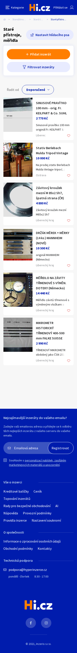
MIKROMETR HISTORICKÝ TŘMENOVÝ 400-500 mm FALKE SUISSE (50, 330)
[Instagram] (46, 623)
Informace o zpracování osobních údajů (32, 541)
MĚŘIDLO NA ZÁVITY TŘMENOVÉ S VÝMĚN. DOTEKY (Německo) (51, 283)
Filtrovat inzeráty (41, 67)
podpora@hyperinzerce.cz (28, 569)
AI (56, 506)
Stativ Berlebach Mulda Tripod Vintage (52, 150)
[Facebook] (31, 623)
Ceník (38, 491)
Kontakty (45, 548)
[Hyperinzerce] (39, 7)
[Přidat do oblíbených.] (68, 136)
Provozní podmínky (37, 513)
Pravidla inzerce (15, 520)
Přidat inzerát (40, 54)
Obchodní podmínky (18, 548)
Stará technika (41, 19)
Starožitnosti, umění (22, 19)
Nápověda (10, 513)
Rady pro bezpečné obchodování (26, 506)
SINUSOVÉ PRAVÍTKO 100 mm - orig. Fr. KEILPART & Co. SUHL (51, 108)
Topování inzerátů (16, 498)
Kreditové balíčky (16, 491)
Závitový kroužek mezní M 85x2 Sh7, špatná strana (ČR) (50, 193)
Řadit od (13, 89)
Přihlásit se (60, 7)
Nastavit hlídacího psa (52, 35)
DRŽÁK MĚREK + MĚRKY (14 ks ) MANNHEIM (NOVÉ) (52, 238)
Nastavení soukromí (46, 520)
